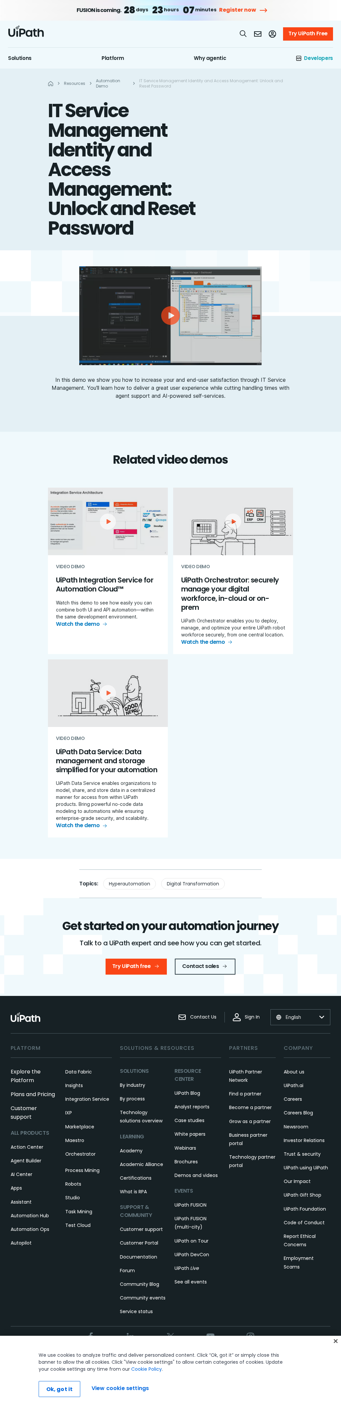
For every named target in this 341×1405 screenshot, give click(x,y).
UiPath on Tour (191, 1241)
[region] (170, 1370)
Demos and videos (196, 1175)
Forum (127, 1270)
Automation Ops (30, 1229)
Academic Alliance (141, 1164)
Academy (131, 1150)
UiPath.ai (293, 1085)
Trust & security (302, 1154)
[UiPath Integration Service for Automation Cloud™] (108, 571)
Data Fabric (78, 1071)
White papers (189, 1134)
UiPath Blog (187, 1093)
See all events (190, 1282)
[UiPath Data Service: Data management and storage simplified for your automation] (108, 748)
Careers (293, 1099)
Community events (143, 1297)
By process (132, 1098)
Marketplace (79, 1126)
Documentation (138, 1257)
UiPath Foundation (305, 1209)
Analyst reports (191, 1106)
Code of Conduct (304, 1222)
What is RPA (133, 1191)
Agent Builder (26, 1160)
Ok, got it (59, 1389)
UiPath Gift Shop (302, 1195)
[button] (170, 315)
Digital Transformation (193, 883)
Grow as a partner (250, 1121)
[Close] (336, 1341)
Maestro (74, 1140)
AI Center (21, 1174)
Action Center (27, 1147)
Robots (73, 1184)
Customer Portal (139, 1243)
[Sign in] (272, 34)
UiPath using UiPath (306, 1167)
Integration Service (87, 1099)
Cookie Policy (146, 1369)
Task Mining (78, 1211)
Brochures (186, 1161)
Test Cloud (78, 1225)
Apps (16, 1188)
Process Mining (82, 1170)
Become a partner (250, 1107)
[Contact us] (258, 34)
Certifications (136, 1178)
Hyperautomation (129, 883)
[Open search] (243, 33)
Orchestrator (80, 1154)
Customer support (141, 1229)
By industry (132, 1085)
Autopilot (21, 1243)
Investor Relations (304, 1140)
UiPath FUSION (190, 1205)
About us (294, 1071)
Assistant (21, 1202)
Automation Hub (30, 1215)
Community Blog (139, 1284)
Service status (136, 1311)
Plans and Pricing (33, 1094)
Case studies (189, 1120)
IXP (68, 1112)
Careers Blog (298, 1112)
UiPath (186, 1268)
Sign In (252, 1017)
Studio (72, 1197)
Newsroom (296, 1126)
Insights (74, 1085)
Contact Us (203, 1017)
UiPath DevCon (191, 1254)
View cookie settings (120, 1388)
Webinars (185, 1148)
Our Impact (297, 1181)
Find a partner (245, 1093)
